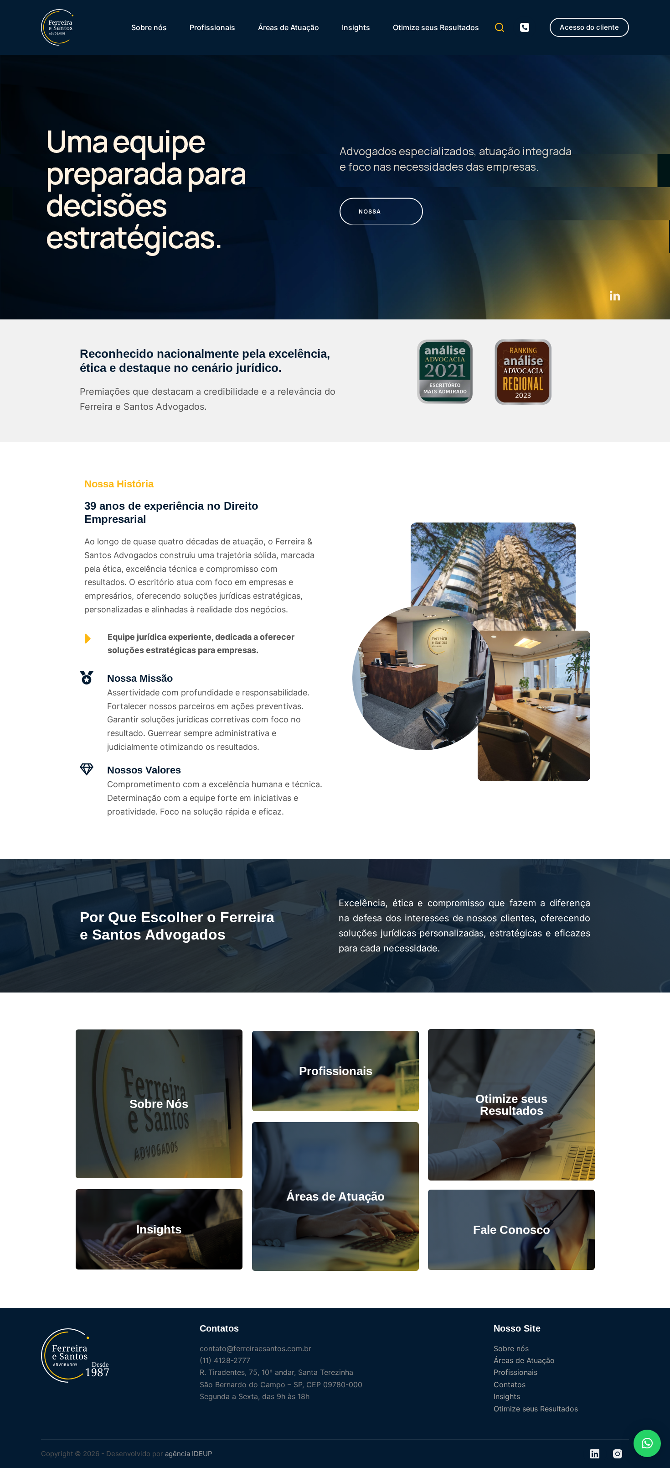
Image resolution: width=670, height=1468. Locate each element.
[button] (647, 1443)
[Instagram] (617, 1453)
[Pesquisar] (499, 27)
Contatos (510, 1384)
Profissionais (212, 27)
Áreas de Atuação (288, 27)
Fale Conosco (511, 1230)
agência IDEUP (188, 1453)
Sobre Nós (158, 1104)
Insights (356, 27)
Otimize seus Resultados (436, 27)
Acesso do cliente (589, 27)
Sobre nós (149, 27)
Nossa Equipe (370, 216)
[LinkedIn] (594, 1453)
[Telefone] (524, 27)
